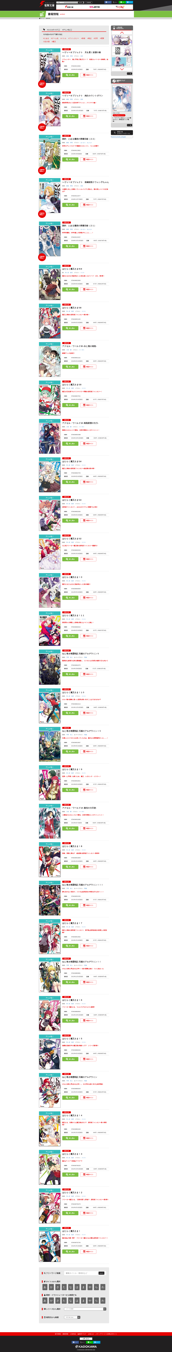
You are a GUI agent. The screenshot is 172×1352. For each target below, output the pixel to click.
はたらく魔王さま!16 (71, 308)
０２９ (82, 272)
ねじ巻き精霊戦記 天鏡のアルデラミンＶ (80, 653)
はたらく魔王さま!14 (71, 461)
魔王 (54, 41)
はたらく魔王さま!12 (71, 538)
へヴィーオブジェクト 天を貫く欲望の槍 (81, 52)
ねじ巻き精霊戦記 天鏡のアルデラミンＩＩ (81, 962)
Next (122, 69)
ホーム (42, 18)
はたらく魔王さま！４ (72, 1115)
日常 (96, 38)
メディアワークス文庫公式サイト (106, 1334)
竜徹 (85, 657)
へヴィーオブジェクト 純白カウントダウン (82, 95)
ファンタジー (74, 38)
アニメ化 (66, 30)
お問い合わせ (86, 1338)
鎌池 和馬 (69, 56)
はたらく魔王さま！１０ (73, 692)
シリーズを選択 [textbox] (69, 1309)
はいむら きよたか (86, 142)
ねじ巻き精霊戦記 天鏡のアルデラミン (79, 1077)
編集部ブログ (82, 1334)
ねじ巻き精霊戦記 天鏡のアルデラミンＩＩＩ (82, 885)
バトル (63, 38)
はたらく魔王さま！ (71, 1231)
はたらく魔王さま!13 (71, 500)
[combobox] (85, 1309)
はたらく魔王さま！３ (72, 1154)
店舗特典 (42, 83)
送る (123, 2)
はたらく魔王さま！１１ (73, 615)
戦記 (90, 38)
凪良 (82, 56)
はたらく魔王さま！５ (72, 1038)
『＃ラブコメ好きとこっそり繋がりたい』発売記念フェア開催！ (122, 119)
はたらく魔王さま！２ (72, 1192)
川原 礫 (68, 350)
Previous (122, 32)
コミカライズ (53, 30)
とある (46, 38)
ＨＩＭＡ (81, 350)
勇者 (83, 38)
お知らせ (91, 1334)
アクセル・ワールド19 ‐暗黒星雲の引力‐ (80, 423)
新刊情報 (58, 1334)
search (80, 2)
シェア (109, 2)
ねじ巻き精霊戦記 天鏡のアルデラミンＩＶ (81, 731)
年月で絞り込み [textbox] (69, 1317)
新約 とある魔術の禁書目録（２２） (79, 139)
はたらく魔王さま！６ (72, 1000)
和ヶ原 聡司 (69, 272)
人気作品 (73, 1334)
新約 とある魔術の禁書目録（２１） (79, 225)
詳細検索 (89, 2)
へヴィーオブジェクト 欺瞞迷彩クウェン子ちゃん (85, 182)
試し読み (72, 75)
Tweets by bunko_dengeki (118, 137)
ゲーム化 (55, 38)
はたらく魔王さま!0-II (72, 269)
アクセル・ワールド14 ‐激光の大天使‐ (79, 808)
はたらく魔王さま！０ (72, 577)
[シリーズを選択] (85, 1309)
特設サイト (89, 75)
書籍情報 (48, 18)
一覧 (130, 73)
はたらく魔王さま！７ (72, 923)
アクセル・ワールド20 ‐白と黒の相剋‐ (79, 346)
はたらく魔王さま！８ (72, 846)
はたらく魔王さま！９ (72, 769)
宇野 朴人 (69, 657)
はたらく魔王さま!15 (71, 384)
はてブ (130, 2)
